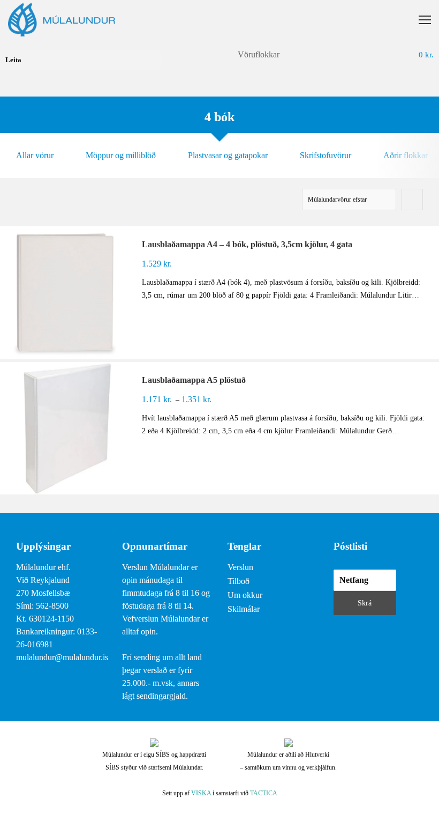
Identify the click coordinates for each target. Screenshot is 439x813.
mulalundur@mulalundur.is (62, 657)
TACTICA (263, 793)
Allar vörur (35, 155)
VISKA (201, 793)
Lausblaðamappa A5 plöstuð (194, 380)
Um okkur (245, 595)
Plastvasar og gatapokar (228, 155)
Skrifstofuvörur (325, 155)
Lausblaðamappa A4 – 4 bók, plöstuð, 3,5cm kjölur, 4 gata (247, 244)
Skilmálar (244, 609)
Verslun (240, 567)
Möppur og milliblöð (121, 155)
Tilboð (238, 581)
